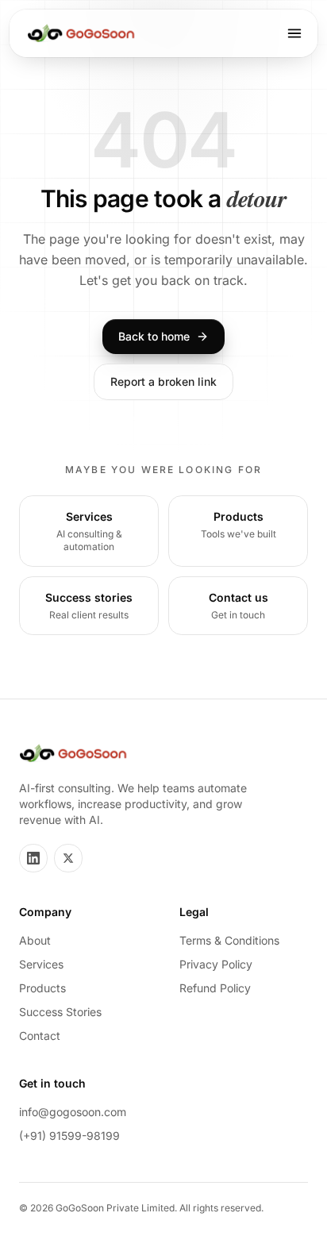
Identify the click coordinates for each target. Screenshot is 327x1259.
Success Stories (60, 1011)
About (35, 940)
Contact (39, 1035)
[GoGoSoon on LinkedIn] (33, 858)
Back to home (154, 336)
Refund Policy (215, 988)
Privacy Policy (215, 964)
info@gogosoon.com (72, 1111)
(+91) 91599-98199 (69, 1135)
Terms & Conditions (229, 940)
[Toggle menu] (294, 33)
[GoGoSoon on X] (68, 858)
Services (41, 964)
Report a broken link (163, 381)
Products (42, 988)
